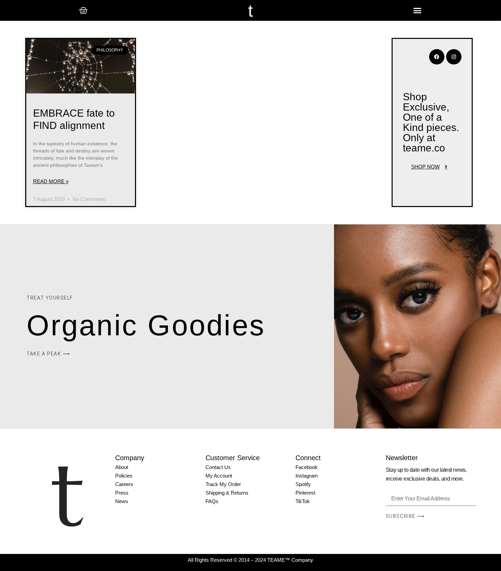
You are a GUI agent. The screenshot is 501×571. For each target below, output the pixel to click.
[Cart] (83, 10)
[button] (417, 10)
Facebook (306, 467)
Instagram (306, 476)
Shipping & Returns (227, 493)
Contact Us (218, 467)
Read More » (51, 181)
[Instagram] (453, 56)
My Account (219, 476)
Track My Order (223, 484)
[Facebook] (436, 56)
